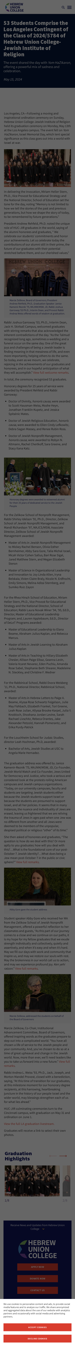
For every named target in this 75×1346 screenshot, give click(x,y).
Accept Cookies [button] (37, 1327)
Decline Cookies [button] (37, 1338)
